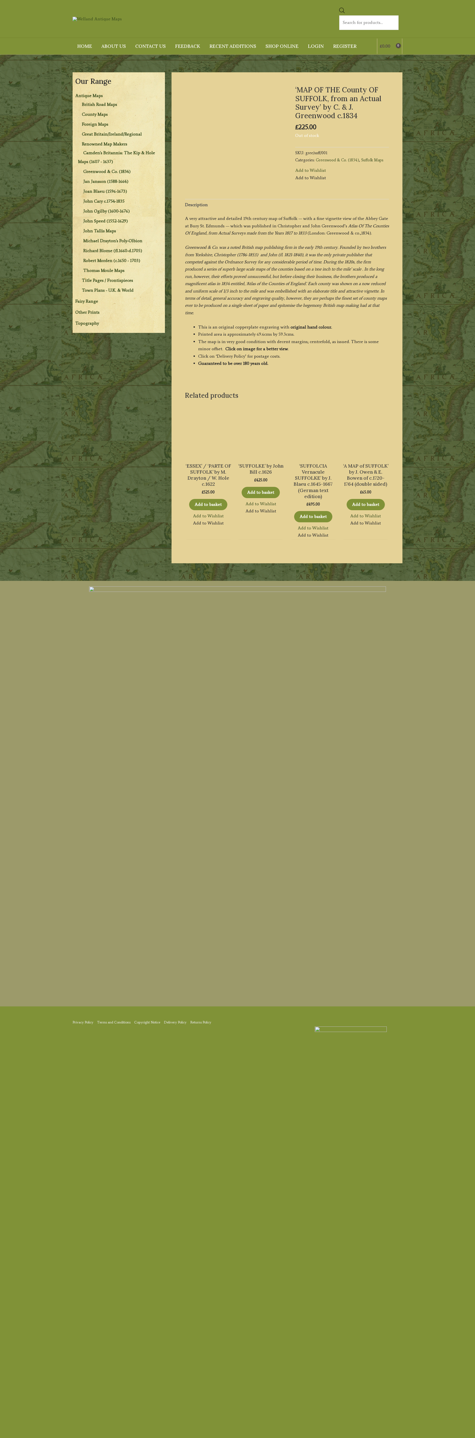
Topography (87, 323)
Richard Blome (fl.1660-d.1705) (112, 250)
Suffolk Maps (372, 160)
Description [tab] (196, 204)
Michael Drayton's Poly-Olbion (112, 240)
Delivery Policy (175, 1022)
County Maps (95, 114)
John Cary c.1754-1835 (104, 201)
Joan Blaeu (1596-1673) (105, 191)
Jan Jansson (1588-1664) (105, 181)
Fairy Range (86, 301)
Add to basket (208, 504)
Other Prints (87, 312)
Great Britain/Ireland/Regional (112, 134)
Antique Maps (89, 95)
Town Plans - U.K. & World (108, 290)
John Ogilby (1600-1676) (106, 211)
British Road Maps (99, 104)
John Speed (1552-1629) (105, 220)
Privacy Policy (83, 1022)
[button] (310, 170)
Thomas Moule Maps (104, 270)
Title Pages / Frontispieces (107, 280)
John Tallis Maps (99, 230)
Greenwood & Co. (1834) (107, 171)
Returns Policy (200, 1022)
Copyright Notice (147, 1022)
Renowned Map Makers (104, 144)
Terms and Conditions (114, 1022)
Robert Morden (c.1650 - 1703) (111, 260)
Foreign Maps (95, 124)
